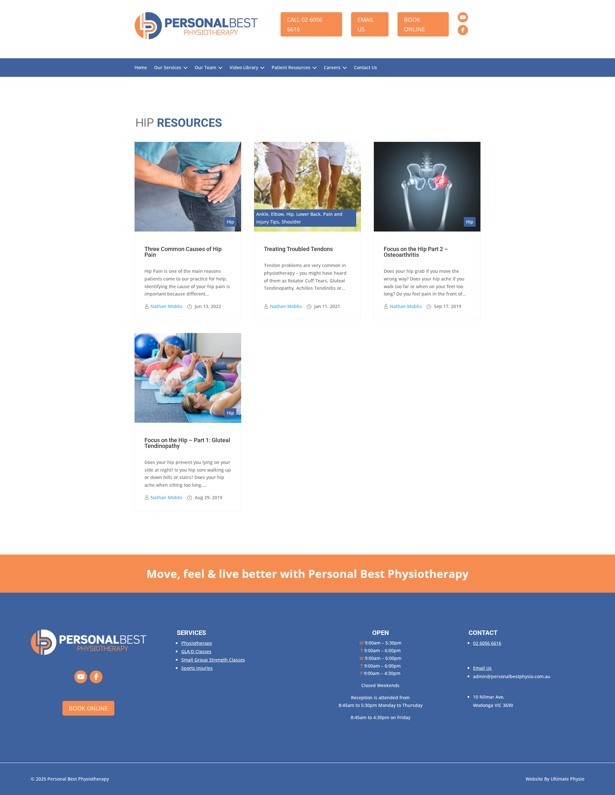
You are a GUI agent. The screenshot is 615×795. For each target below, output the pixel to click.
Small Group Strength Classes (213, 660)
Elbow (277, 214)
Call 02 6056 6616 (304, 24)
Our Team (205, 67)
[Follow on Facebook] (463, 30)
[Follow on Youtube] (463, 17)
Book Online (414, 24)
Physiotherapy (196, 643)
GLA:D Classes (196, 651)
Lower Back (308, 214)
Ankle (262, 214)
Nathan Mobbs (167, 306)
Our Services (167, 67)
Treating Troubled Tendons (298, 249)
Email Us (365, 24)
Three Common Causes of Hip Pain (183, 252)
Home (141, 67)
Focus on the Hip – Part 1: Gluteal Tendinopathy (187, 443)
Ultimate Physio (567, 779)
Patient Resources (291, 67)
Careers (332, 67)
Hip (230, 222)
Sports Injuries (197, 668)
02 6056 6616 (487, 643)
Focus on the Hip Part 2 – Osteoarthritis (416, 252)
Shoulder (291, 222)
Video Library (244, 67)
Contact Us (365, 67)
